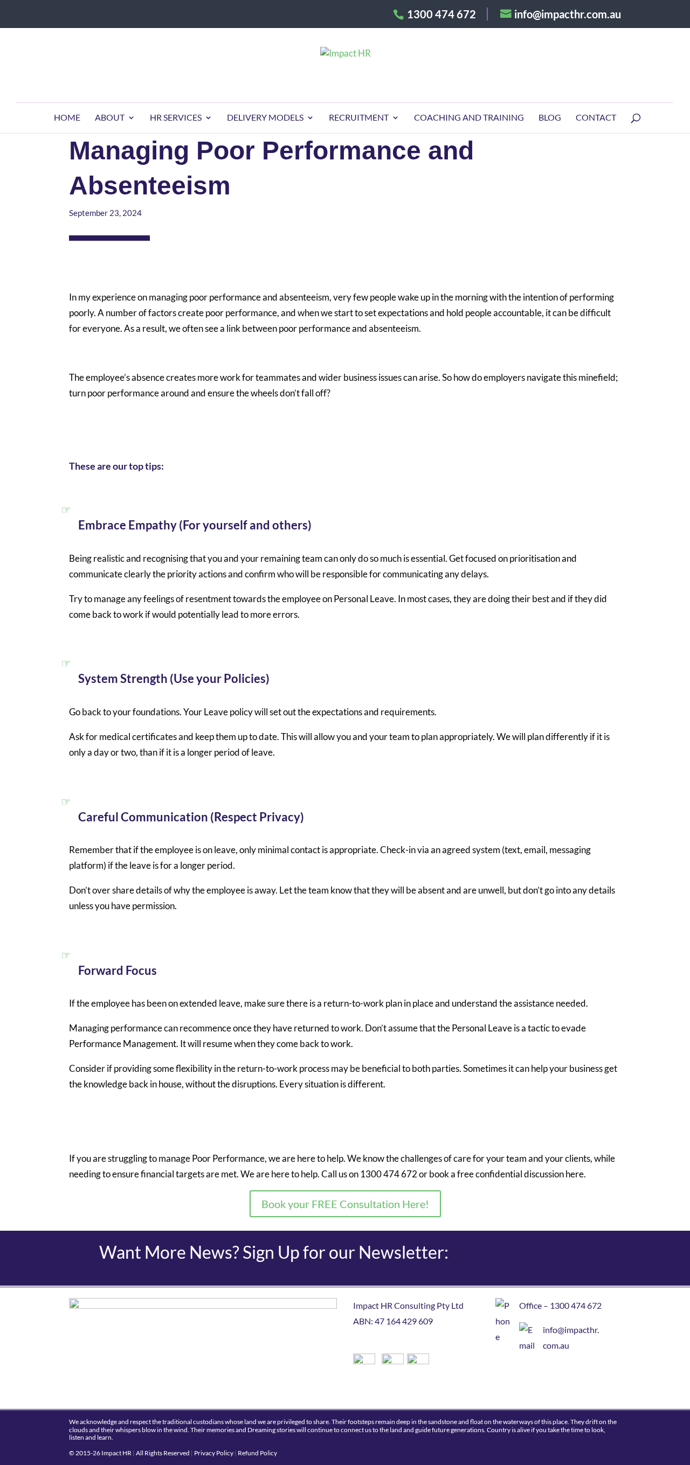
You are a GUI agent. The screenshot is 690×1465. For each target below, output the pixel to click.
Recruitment (359, 118)
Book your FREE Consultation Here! (345, 1203)
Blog (550, 118)
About (110, 118)
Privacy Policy (213, 1453)
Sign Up (558, 1258)
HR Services (176, 118)
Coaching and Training (469, 118)
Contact (596, 118)
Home (67, 118)
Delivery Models (265, 118)
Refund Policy (257, 1453)
